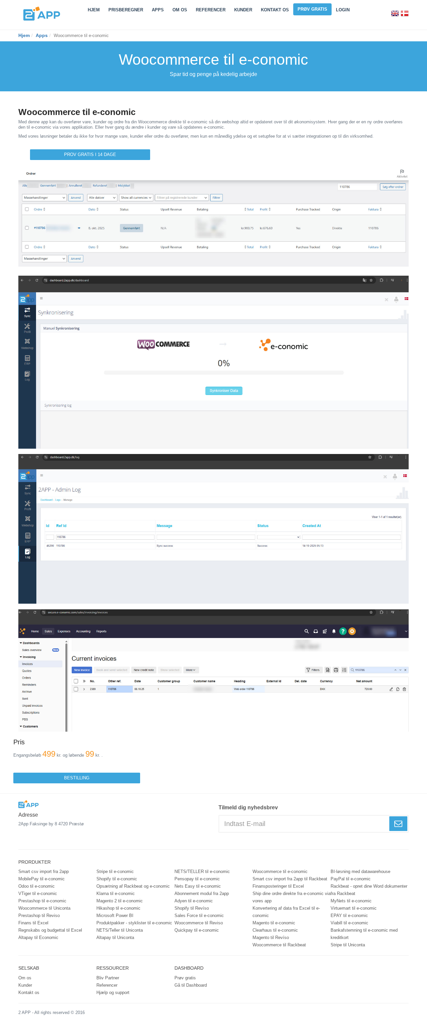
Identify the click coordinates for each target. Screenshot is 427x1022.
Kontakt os (275, 9)
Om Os (179, 9)
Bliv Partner (107, 977)
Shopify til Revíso (191, 908)
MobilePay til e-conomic (41, 878)
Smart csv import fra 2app (43, 871)
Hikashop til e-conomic (118, 908)
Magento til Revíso (271, 937)
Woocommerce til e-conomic (280, 871)
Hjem (94, 9)
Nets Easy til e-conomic (197, 886)
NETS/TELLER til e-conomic (202, 871)
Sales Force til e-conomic (199, 915)
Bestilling (76, 777)
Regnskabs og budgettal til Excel (50, 930)
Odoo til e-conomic (36, 886)
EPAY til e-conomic (349, 915)
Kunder (243, 9)
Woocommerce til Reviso (198, 922)
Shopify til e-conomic (116, 878)
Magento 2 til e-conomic (119, 900)
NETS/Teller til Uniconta (119, 930)
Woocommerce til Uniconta (44, 908)
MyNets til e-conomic (351, 900)
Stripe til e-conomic (115, 871)
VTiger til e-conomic (37, 893)
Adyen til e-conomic (193, 900)
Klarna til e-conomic (115, 893)
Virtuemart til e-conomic (354, 908)
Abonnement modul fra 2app (201, 893)
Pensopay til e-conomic (197, 878)
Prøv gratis (312, 9)
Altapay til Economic (38, 937)
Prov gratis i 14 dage (90, 154)
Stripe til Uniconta (348, 944)
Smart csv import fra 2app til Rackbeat (290, 878)
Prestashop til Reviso (39, 915)
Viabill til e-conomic (349, 922)
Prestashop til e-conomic (42, 900)
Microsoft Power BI (114, 915)
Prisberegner (125, 9)
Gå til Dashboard (190, 985)
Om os (24, 977)
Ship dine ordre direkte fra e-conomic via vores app (292, 897)
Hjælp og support (112, 992)
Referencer (211, 9)
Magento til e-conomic (274, 922)
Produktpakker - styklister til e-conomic (134, 922)
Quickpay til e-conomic (196, 930)
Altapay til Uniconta (115, 937)
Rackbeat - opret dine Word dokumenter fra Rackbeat (369, 890)
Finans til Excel (33, 922)
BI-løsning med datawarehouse (360, 871)
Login (343, 9)
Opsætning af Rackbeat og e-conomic (133, 886)
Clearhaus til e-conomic (275, 930)
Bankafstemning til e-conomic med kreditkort (364, 934)
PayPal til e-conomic (351, 878)
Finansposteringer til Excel (278, 886)
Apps (158, 9)
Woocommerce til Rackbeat (279, 944)
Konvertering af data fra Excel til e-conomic (286, 912)
